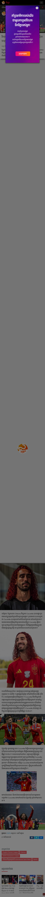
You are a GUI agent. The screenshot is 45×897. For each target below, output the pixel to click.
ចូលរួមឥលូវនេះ (23, 53)
